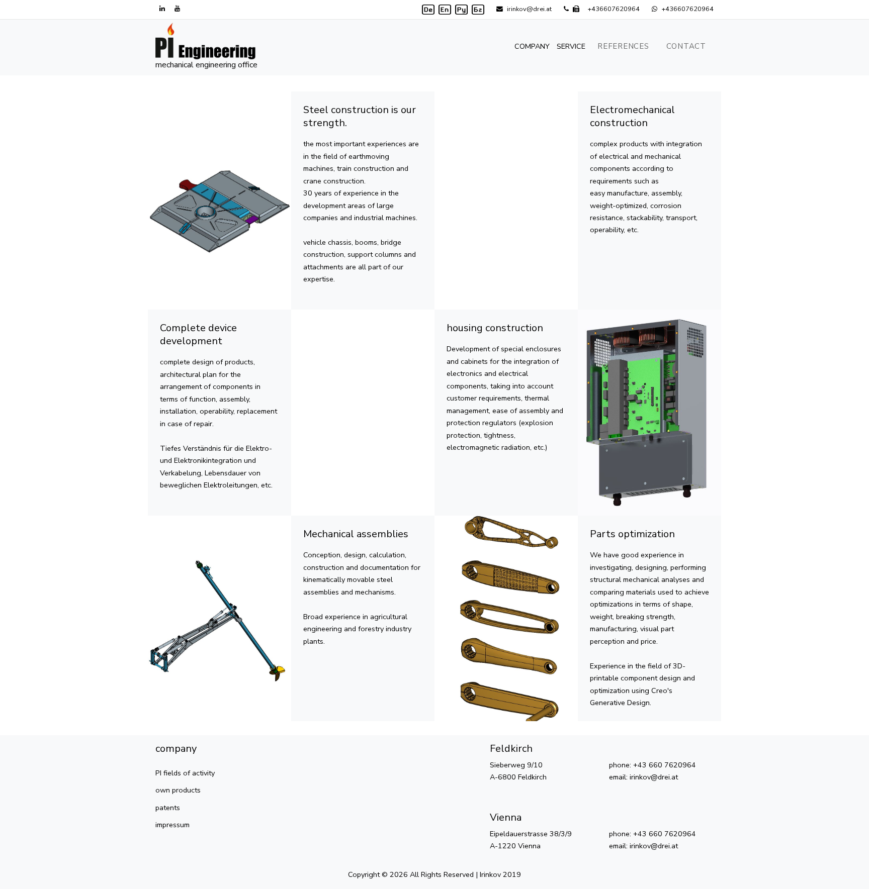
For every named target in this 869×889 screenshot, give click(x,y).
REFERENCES (623, 46)
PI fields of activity (185, 773)
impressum (172, 825)
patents (167, 808)
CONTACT (686, 46)
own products (178, 790)
